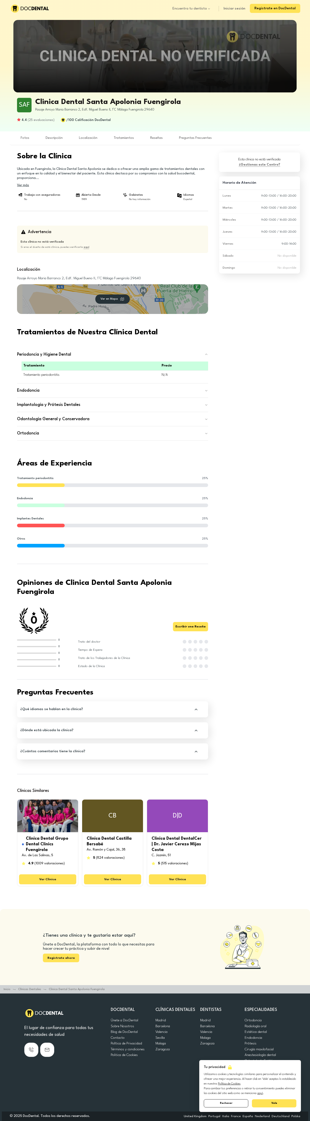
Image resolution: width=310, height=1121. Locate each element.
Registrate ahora (61, 957)
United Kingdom (195, 1116)
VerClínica (47, 879)
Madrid (160, 1020)
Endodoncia (253, 1038)
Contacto (118, 1038)
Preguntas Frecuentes (195, 138)
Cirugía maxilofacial (259, 1049)
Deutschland (281, 1116)
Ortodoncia (253, 1020)
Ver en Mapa (109, 298)
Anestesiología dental (260, 1055)
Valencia (161, 1032)
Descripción (54, 138)
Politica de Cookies (124, 1055)
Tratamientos (124, 138)
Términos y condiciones (128, 1049)
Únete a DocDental (124, 1020)
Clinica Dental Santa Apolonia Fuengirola (77, 989)
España (248, 1116)
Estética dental (256, 1032)
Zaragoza (162, 1049)
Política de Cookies (229, 1083)
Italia (225, 1116)
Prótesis (250, 1043)
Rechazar (226, 1103)
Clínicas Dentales (29, 989)
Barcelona (162, 1026)
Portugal (214, 1116)
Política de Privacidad (126, 1043)
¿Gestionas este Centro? (259, 164)
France (236, 1116)
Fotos (25, 138)
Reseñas (156, 138)
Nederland (262, 1116)
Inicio (7, 989)
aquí (260, 1093)
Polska (295, 1116)
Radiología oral (255, 1026)
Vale (274, 1103)
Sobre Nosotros (122, 1026)
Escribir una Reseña (190, 626)
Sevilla (160, 1038)
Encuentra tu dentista (189, 8)
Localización (88, 138)
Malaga (160, 1043)
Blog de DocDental (124, 1032)
